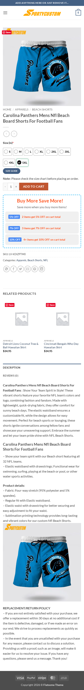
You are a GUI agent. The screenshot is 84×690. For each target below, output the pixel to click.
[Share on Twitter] (20, 269)
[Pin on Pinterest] (34, 269)
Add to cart (34, 186)
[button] (5, 12)
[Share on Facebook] (13, 269)
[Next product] (6, 134)
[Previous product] (14, 134)
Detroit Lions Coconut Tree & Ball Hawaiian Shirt (20, 345)
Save (8, 32)
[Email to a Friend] (27, 269)
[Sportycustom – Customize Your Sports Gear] (42, 12)
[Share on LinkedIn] (41, 269)
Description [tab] (11, 367)
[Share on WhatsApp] (6, 269)
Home (7, 109)
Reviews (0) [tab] (10, 375)
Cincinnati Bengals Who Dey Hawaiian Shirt (61, 345)
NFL (45, 260)
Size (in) (8, 142)
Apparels (21, 109)
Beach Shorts (42, 109)
